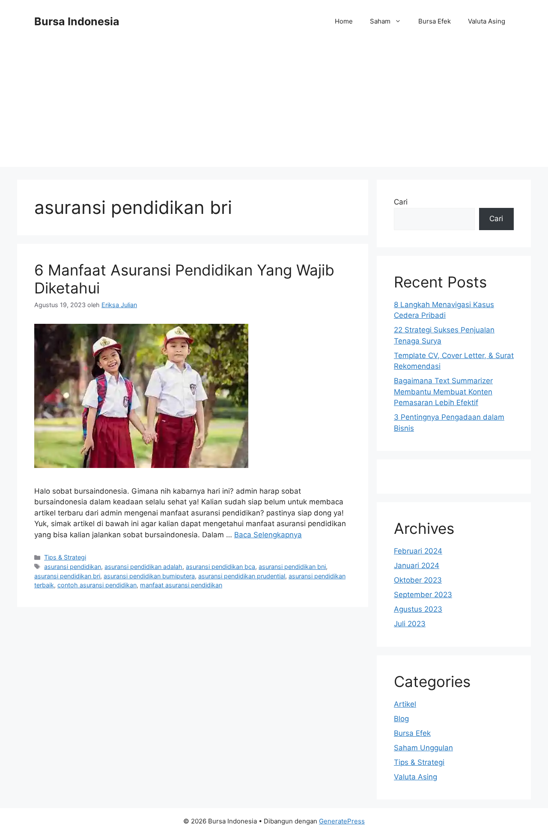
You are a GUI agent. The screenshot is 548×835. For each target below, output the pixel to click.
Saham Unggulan (423, 747)
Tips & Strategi (65, 557)
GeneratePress (342, 821)
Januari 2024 (416, 565)
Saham (380, 21)
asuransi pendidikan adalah (143, 566)
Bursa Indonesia (76, 21)
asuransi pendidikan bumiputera (149, 576)
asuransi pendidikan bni (292, 566)
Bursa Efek (434, 21)
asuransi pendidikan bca (220, 566)
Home (344, 21)
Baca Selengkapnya (268, 534)
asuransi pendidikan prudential (241, 576)
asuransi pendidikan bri (67, 576)
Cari (401, 202)
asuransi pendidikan (72, 566)
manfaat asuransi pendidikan (181, 585)
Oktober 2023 (418, 580)
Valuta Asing (486, 21)
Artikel (405, 704)
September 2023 (423, 594)
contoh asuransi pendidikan (97, 585)
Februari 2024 (418, 551)
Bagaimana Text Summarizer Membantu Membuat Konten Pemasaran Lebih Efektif (443, 391)
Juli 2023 (410, 623)
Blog (401, 718)
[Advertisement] (274, 107)
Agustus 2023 (418, 609)
